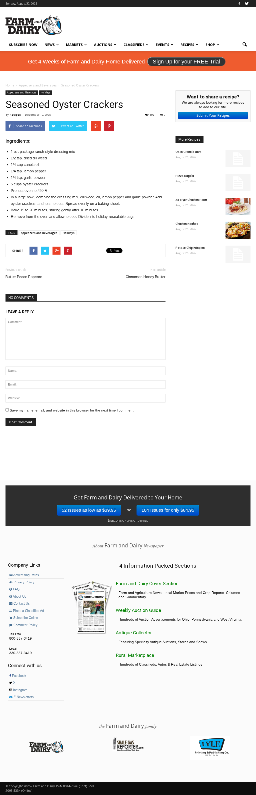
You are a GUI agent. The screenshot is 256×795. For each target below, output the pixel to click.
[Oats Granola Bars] (238, 158)
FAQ (16, 589)
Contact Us (21, 603)
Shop (210, 44)
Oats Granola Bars (189, 152)
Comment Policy (25, 625)
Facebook (18, 676)
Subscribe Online (25, 618)
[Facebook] (239, 3)
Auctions (103, 44)
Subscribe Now (23, 44)
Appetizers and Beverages (21, 92)
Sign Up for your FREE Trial (186, 61)
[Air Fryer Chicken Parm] (238, 206)
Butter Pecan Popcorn (24, 277)
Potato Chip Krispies (190, 248)
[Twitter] (246, 3)
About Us (19, 596)
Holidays (45, 92)
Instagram (20, 690)
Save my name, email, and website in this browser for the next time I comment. (72, 410)
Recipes (187, 44)
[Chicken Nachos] (238, 230)
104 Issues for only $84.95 (168, 510)
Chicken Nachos (187, 224)
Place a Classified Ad (28, 611)
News (49, 44)
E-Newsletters (23, 697)
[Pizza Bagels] (238, 182)
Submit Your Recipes (213, 115)
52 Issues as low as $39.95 (89, 510)
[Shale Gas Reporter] (128, 751)
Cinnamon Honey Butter (146, 277)
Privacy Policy (23, 582)
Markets (74, 44)
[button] (244, 45)
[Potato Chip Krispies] (238, 254)
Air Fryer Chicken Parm (191, 200)
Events (162, 44)
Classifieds (134, 44)
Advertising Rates (25, 575)
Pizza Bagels (185, 176)
